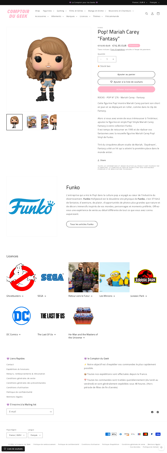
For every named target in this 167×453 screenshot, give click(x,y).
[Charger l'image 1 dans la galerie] (14, 122)
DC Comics (12, 334)
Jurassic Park (137, 295)
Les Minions (106, 295)
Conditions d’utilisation (91, 444)
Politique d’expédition (110, 444)
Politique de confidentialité (19, 392)
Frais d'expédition (118, 49)
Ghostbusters (14, 295)
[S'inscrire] (50, 412)
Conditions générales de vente (21, 378)
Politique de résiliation (151, 447)
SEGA (40, 295)
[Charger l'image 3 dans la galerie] (49, 122)
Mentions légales (15, 397)
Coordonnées (135, 447)
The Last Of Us (45, 334)
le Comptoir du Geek (22, 444)
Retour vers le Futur (79, 295)
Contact (10, 364)
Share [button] (103, 160)
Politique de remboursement (45, 444)
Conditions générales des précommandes (26, 383)
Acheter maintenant (126, 89)
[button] (48, 11)
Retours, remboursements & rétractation (26, 374)
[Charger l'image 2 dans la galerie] (32, 122)
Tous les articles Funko (82, 224)
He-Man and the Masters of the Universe (83, 336)
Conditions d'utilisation (18, 387)
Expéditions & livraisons (18, 369)
